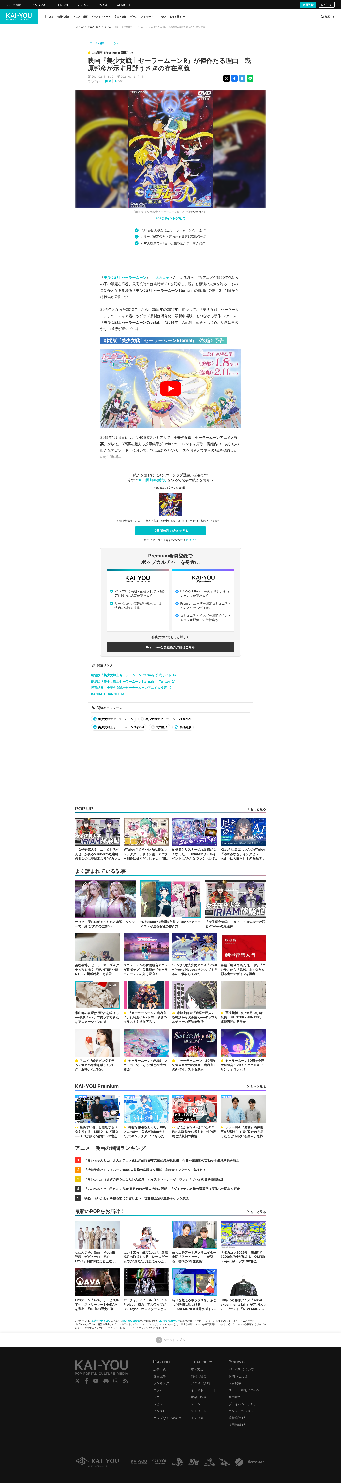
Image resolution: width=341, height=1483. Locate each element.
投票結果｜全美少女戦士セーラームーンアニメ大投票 (129, 688)
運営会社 (235, 1418)
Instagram (115, 1381)
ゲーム (195, 1404)
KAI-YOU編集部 (131, 1320)
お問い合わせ (238, 1376)
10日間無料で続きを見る (170, 531)
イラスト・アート (203, 1390)
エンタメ (197, 1418)
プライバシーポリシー (244, 1404)
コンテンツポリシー (169, 1320)
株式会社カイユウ (101, 1320)
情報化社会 (199, 1376)
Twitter (77, 1381)
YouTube (95, 1381)
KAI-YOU (79, 26)
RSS (125, 1381)
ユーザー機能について (244, 1390)
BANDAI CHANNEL (105, 694)
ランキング (161, 1383)
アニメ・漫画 (94, 26)
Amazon (198, 211)
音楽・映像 (199, 1397)
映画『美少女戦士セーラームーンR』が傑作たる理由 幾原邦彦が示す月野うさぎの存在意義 (169, 64)
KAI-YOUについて (241, 1369)
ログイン (326, 4)
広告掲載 (235, 1383)
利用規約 (235, 1397)
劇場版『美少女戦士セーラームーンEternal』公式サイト (131, 675)
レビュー (159, 1404)
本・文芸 (197, 1369)
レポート (159, 1397)
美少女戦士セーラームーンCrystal (120, 727)
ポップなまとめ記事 (167, 1418)
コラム (108, 26)
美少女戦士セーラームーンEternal (168, 719)
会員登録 (308, 4)
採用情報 (235, 1425)
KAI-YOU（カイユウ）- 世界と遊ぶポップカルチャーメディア (19, 17)
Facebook (86, 1381)
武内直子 (162, 278)
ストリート (199, 1411)
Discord (106, 1381)
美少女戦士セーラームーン (125, 278)
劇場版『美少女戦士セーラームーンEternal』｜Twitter (130, 681)
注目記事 (159, 1376)
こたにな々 (94, 81)
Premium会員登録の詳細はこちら (170, 647)
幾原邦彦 (185, 727)
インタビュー (162, 1411)
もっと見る (176, 16)
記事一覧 (159, 1369)
